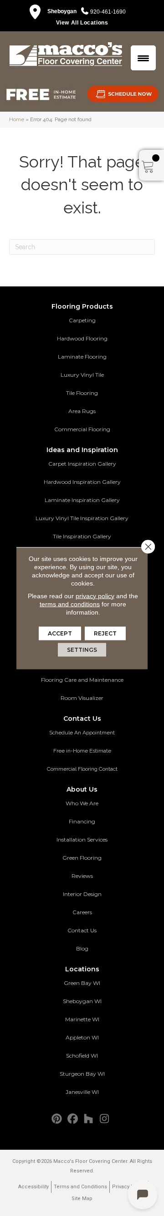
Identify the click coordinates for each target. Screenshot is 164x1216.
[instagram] (104, 1119)
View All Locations (82, 23)
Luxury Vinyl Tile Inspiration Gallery (82, 518)
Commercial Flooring (82, 429)
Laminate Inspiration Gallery (82, 500)
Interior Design (82, 894)
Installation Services (82, 839)
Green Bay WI (82, 983)
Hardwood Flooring (82, 338)
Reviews (82, 875)
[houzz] (88, 1119)
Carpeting (82, 320)
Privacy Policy (129, 1187)
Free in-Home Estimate (82, 751)
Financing (82, 821)
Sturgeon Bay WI (82, 1073)
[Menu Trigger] (143, 57)
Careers (82, 912)
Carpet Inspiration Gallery (82, 463)
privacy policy (95, 595)
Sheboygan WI (82, 1001)
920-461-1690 (108, 12)
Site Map (82, 1198)
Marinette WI (82, 1019)
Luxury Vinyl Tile (82, 374)
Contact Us (82, 930)
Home (16, 119)
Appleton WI (82, 1037)
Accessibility (33, 1187)
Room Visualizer (82, 697)
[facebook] (72, 1119)
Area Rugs (82, 411)
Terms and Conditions (80, 1187)
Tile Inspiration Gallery (82, 536)
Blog (82, 948)
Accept (60, 633)
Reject (105, 633)
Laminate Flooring (82, 356)
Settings (82, 649)
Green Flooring (82, 857)
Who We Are (82, 803)
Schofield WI (82, 1055)
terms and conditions (70, 603)
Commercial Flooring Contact (82, 769)
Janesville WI (82, 1091)
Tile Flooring (82, 392)
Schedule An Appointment (82, 732)
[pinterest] (56, 1119)
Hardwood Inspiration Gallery (82, 481)
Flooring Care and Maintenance (82, 679)
